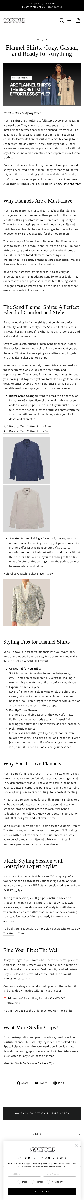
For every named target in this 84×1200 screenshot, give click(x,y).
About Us (41, 1133)
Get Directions (12, 1003)
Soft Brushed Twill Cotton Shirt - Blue (27, 426)
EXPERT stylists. (13, 890)
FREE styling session (45, 885)
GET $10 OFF (42, 1191)
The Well (8, 933)
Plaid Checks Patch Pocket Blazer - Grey (28, 573)
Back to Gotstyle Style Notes (44, 1113)
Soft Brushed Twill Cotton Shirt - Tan (26, 431)
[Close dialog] (76, 1145)
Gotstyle (70, 174)
